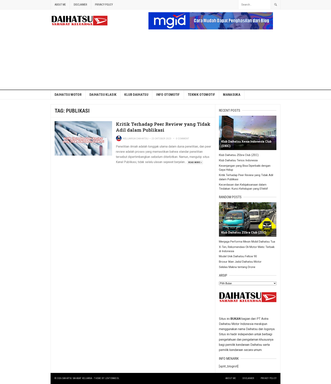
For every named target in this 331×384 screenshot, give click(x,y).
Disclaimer (80, 4)
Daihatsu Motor (68, 95)
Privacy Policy (104, 4)
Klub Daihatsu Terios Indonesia (238, 160)
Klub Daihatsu (136, 95)
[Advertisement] (165, 61)
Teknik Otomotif (201, 95)
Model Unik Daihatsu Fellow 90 (238, 256)
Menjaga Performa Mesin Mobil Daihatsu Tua (247, 241)
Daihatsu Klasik (102, 95)
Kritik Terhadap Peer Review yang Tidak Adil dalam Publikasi (163, 127)
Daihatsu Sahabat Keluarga (77, 378)
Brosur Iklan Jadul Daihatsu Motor (240, 261)
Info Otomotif (168, 95)
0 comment (182, 138)
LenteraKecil (112, 378)
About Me (60, 4)
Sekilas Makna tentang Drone (237, 267)
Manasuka (231, 95)
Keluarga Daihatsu (135, 138)
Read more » (195, 162)
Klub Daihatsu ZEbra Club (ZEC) (239, 155)
